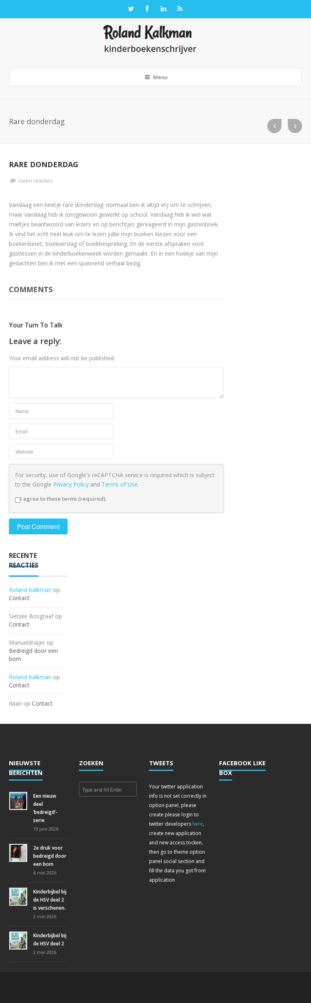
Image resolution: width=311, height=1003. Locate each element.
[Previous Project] (274, 126)
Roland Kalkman (30, 590)
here (197, 823)
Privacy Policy (71, 484)
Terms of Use (120, 484)
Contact (19, 598)
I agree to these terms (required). (63, 498)
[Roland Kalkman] (150, 38)
